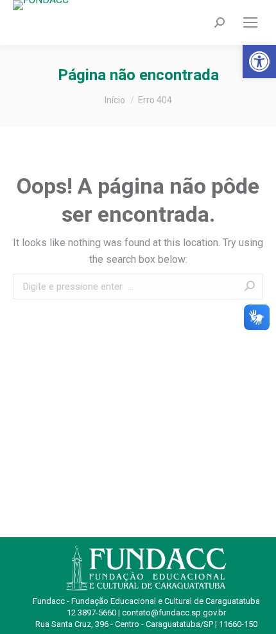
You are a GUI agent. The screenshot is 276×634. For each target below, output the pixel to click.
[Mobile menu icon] (250, 22)
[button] (259, 61)
